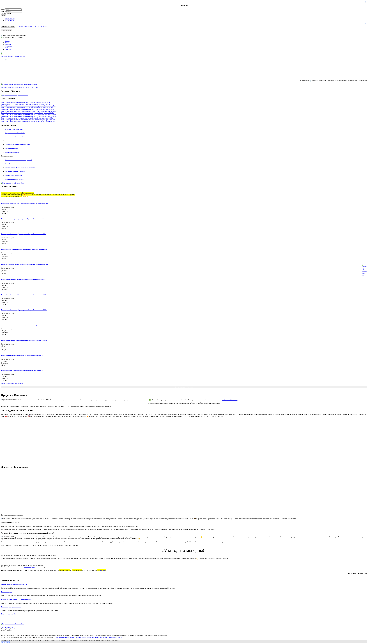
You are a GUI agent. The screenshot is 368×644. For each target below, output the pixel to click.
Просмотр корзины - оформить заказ (13, 56)
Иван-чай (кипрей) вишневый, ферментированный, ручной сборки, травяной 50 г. (28, 120)
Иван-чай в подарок (10, 164)
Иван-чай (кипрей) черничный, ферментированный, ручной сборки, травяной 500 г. (28, 111)
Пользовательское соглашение (92, 637)
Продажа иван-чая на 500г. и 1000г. (15, 133)
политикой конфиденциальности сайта (106, 640)
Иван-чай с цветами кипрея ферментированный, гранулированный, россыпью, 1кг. (28, 106)
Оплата (7, 42)
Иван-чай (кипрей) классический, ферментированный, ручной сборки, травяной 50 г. (29, 116)
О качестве (8, 46)
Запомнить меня (6, 13)
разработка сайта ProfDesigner (112, 637)
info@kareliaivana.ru (25, 26)
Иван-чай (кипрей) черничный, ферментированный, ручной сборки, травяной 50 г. (28, 121)
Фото (6, 48)
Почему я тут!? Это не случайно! (14, 129)
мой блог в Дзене (29, 567)
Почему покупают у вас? (12, 148)
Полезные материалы (7, 630)
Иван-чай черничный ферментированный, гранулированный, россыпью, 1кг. (26, 102)
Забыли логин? (9, 19)
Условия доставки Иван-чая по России (15, 137)
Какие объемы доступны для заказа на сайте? (17, 144)
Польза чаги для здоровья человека (15, 171)
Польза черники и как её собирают (14, 179)
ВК (25, 195)
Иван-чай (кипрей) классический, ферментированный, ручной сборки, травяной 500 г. (29, 114)
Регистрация (5, 26)
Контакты (8, 49)
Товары (7, 41)
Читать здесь (101, 570)
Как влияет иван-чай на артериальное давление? (18, 160)
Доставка (8, 44)
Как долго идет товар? (11, 140)
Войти (3, 15)
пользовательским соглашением (81, 640)
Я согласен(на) (5, 642)
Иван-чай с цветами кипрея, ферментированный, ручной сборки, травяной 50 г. (27, 118)
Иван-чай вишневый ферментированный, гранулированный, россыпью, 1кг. (26, 104)
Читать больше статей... (8, 614)
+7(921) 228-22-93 (41, 26)
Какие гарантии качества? (12, 152)
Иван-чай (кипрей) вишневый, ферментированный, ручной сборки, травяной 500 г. (28, 109)
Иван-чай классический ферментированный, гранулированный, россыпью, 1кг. (27, 107)
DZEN (29, 195)
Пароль (3, 11)
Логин (3, 9)
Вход (12, 26)
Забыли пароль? (10, 20)
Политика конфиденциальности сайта (68, 637)
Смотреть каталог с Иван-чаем (184, 387)
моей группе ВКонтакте (229, 400)
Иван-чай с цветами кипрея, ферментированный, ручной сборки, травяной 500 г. (27, 113)
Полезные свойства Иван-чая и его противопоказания (20, 167)
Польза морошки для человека (13, 175)
